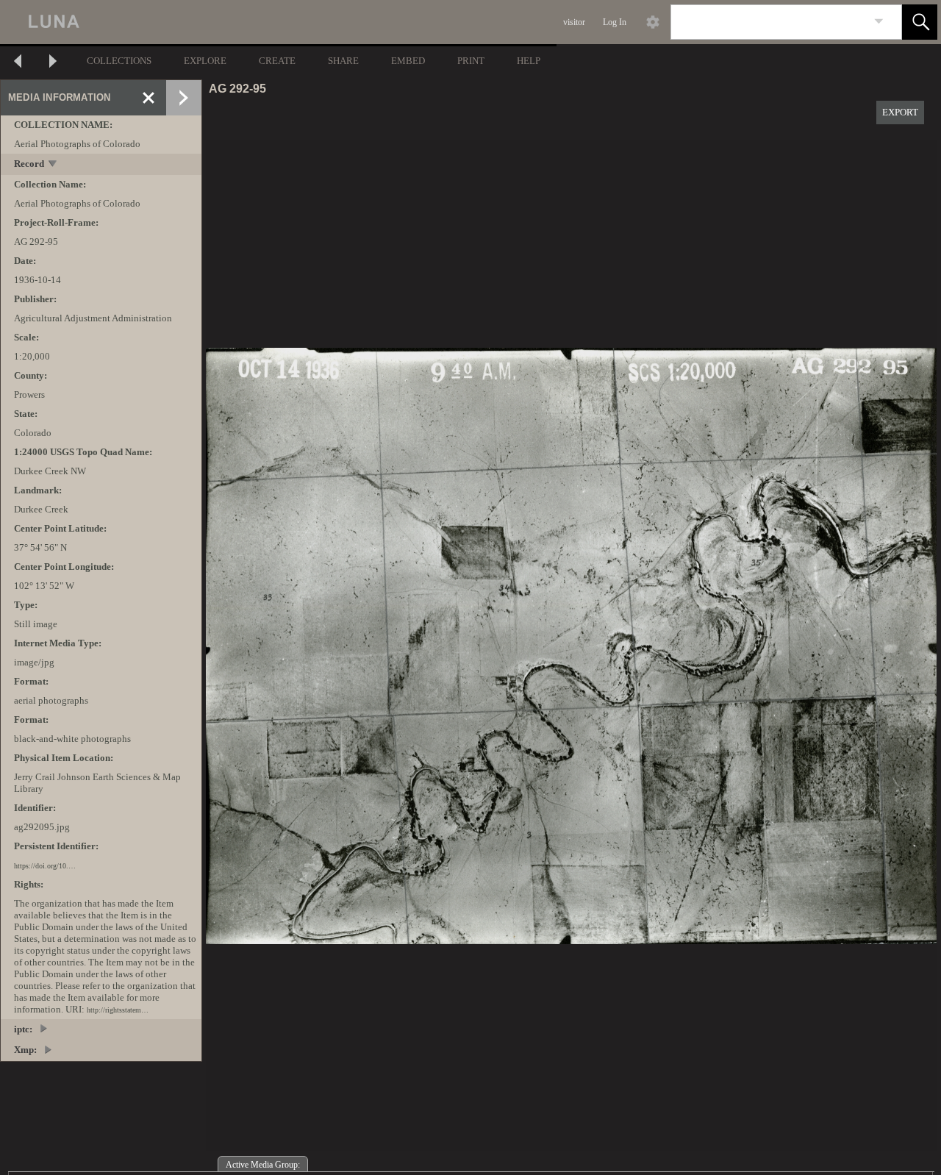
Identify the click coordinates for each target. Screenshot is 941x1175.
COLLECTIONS (119, 60)
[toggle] (53, 165)
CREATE (277, 60)
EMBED (408, 60)
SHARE (343, 60)
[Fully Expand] (183, 97)
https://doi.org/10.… (45, 866)
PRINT (470, 60)
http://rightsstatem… (118, 1010)
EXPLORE (205, 60)
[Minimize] (148, 97)
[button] (919, 22)
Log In (614, 22)
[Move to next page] (53, 63)
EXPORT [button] (900, 112)
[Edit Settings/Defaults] (652, 22)
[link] (878, 21)
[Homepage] (277, 22)
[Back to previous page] (17, 63)
